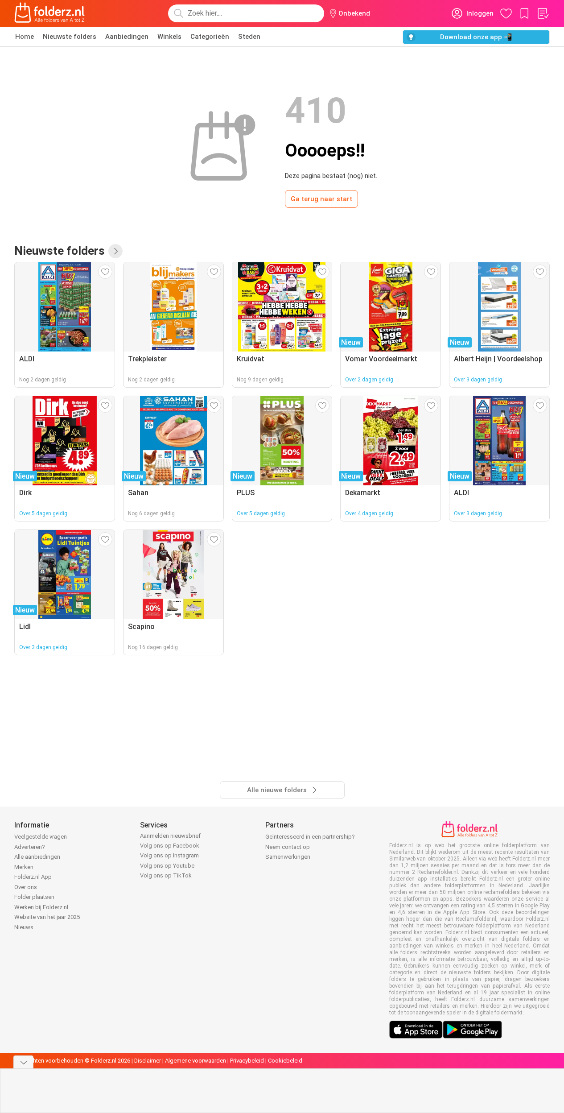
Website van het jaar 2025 (47, 917)
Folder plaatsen (34, 897)
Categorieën (209, 37)
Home (24, 37)
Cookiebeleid (285, 1060)
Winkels (169, 37)
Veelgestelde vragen (40, 836)
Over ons (25, 887)
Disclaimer (147, 1060)
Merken (23, 867)
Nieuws (23, 927)
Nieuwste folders (69, 37)
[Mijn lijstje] (542, 13)
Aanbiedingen (126, 37)
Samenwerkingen (287, 856)
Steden (249, 37)
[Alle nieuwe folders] (115, 251)
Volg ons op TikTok (166, 875)
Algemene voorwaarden (195, 1060)
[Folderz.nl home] (49, 13)
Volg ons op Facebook (169, 845)
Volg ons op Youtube (167, 865)
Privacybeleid (247, 1060)
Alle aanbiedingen (37, 856)
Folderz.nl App (33, 876)
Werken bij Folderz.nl (41, 907)
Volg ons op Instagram (169, 855)
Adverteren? (29, 847)
